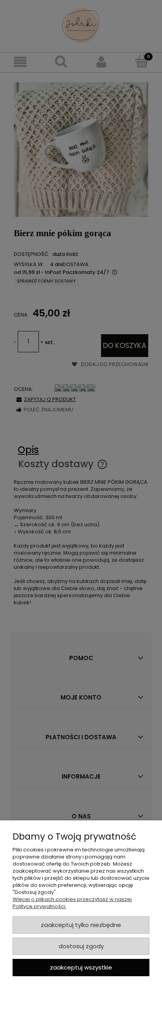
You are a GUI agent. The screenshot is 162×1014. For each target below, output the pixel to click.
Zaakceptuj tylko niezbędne (81, 925)
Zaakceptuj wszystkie (81, 967)
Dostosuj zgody (81, 946)
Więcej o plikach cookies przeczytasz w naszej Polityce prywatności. (72, 903)
